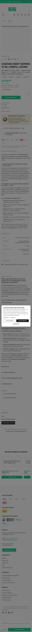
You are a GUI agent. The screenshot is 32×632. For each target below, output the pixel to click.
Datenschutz (6, 317)
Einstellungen (16, 323)
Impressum (12, 317)
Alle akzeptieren (22, 320)
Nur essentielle (9, 320)
